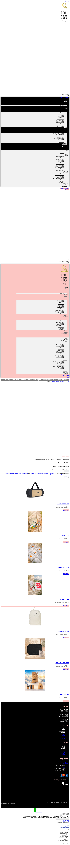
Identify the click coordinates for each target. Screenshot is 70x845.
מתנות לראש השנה (60, 112)
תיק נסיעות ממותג (63, 504)
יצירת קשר (64, 146)
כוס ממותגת (25, 473)
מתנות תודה (25, 474)
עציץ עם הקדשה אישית (11, 474)
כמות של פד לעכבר (65, 469)
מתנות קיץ (62, 140)
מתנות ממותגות (38, 474)
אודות (65, 101)
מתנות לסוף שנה (60, 125)
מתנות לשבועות (60, 119)
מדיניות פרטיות (38, 812)
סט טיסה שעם (64, 694)
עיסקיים (65, 129)
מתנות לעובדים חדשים (60, 474)
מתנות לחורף (61, 139)
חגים (65, 108)
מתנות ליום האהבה (60, 126)
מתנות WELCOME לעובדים (58, 138)
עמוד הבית (67, 381)
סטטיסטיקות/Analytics (51, 817)
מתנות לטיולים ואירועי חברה (58, 133)
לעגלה (68, 822)
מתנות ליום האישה (60, 120)
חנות (65, 107)
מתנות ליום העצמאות (59, 122)
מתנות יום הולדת (60, 135)
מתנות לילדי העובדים (59, 134)
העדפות (64, 813)
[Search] (68, 96)
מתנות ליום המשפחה (59, 121)
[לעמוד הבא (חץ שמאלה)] (67, 825)
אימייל (66, 783)
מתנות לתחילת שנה (59, 123)
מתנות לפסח (61, 117)
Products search (65, 94)
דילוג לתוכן (67, 826)
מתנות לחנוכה (61, 114)
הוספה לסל (67, 471)
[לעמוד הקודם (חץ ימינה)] (68, 825)
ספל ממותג (19, 474)
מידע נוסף (62, 105)
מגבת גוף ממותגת (63, 567)
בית (66, 100)
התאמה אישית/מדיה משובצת (30, 817)
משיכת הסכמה (59, 818)
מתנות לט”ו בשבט (60, 115)
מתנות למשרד (11, 473)
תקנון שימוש (62, 731)
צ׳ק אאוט (64, 822)
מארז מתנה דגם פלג (62, 663)
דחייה (64, 818)
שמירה (67, 818)
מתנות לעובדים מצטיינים (48, 474)
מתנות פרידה (31, 474)
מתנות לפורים (61, 116)
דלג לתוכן (67, 1)
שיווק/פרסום (41, 817)
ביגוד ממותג (61, 142)
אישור (68, 813)
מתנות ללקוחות (60, 137)
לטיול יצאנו (65, 536)
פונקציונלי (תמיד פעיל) (63, 817)
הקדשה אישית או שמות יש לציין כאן (61, 466)
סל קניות (64, 144)
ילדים (65, 127)
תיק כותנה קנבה (63, 631)
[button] (64, 827)
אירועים (65, 143)
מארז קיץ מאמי (64, 599)
